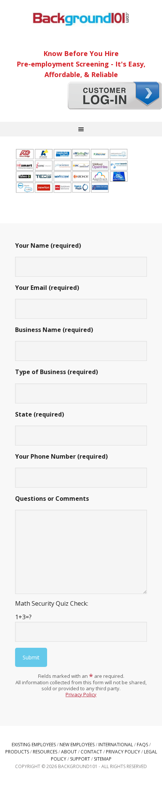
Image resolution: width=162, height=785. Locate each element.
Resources (45, 752)
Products (17, 752)
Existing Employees (34, 744)
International (115, 744)
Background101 (81, 19)
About (69, 752)
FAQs (142, 744)
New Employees (77, 744)
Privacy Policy (81, 694)
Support (80, 759)
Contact (91, 752)
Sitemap (103, 759)
